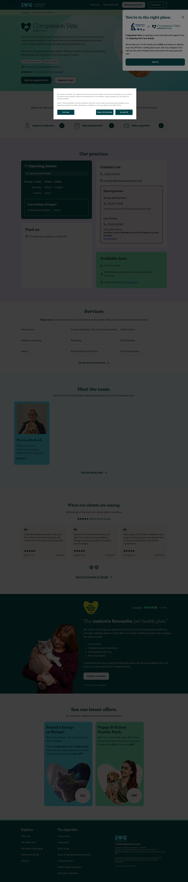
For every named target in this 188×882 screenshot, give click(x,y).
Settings (65, 112)
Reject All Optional (104, 112)
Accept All (124, 112)
